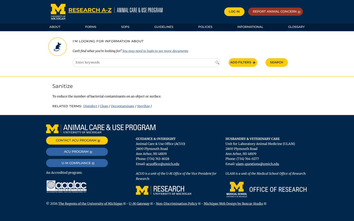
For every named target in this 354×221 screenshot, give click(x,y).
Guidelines (163, 27)
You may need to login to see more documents (155, 51)
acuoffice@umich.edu (162, 164)
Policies (205, 27)
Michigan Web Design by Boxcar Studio (233, 204)
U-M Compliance (76, 163)
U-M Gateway (139, 204)
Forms (90, 27)
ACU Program (76, 151)
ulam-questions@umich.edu (257, 164)
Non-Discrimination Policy (176, 204)
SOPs (125, 27)
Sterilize (143, 106)
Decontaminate (122, 106)
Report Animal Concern (275, 11)
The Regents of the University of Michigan (90, 204)
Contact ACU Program (76, 140)
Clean (104, 106)
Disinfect (90, 106)
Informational (250, 27)
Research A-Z (90, 10)
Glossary (296, 27)
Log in (234, 11)
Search (276, 62)
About (54, 27)
